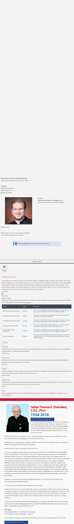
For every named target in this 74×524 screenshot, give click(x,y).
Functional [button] (5, 342)
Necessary (5, 296)
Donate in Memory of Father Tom (41, 419)
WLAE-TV (56, 422)
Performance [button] (5, 353)
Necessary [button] (5, 291)
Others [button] (4, 386)
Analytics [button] (4, 364)
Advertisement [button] (6, 375)
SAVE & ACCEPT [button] (6, 395)
